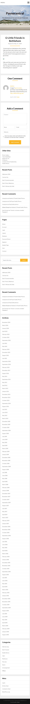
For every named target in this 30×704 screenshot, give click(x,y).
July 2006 (4, 541)
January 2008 (5, 490)
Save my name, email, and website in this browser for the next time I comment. (15, 136)
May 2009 (4, 442)
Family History (5, 163)
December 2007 (6, 493)
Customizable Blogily (15, 702)
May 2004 (4, 619)
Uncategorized (6, 667)
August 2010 (5, 406)
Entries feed (5, 686)
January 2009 (5, 454)
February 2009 (5, 451)
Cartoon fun (5, 177)
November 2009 (6, 424)
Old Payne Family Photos (15, 201)
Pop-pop (4, 661)
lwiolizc (12, 86)
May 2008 (4, 478)
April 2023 (4, 331)
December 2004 (6, 598)
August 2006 (5, 538)
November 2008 (6, 460)
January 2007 (5, 523)
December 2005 (6, 562)
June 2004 (4, 616)
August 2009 (5, 433)
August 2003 (5, 634)
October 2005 (5, 568)
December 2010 (6, 394)
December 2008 (6, 457)
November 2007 (6, 496)
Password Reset (6, 239)
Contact (4, 251)
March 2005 (5, 589)
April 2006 (4, 550)
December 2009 (6, 421)
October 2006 (5, 532)
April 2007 (4, 514)
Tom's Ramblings (6, 156)
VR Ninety (4, 160)
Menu (3, 2)
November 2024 (6, 322)
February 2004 (5, 628)
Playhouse (4, 658)
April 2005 (4, 586)
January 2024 (5, 328)
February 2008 (5, 487)
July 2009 (4, 436)
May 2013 (4, 376)
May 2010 (4, 415)
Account (4, 227)
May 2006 (4, 547)
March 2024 (5, 325)
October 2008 (5, 463)
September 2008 (6, 466)
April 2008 (4, 481)
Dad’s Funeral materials (8, 180)
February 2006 (5, 556)
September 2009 (6, 430)
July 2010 (4, 409)
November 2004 (6, 601)
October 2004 (5, 604)
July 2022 (4, 343)
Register (4, 242)
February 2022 (5, 349)
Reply (18, 97)
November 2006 (6, 529)
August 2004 (5, 610)
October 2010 (5, 400)
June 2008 (4, 475)
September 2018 (6, 364)
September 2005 (6, 571)
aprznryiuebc (18, 88)
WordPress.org (6, 692)
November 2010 (6, 397)
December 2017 (6, 370)
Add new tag (5, 646)
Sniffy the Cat (5, 158)
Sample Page (5, 245)
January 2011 (5, 391)
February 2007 (5, 520)
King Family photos (13, 204)
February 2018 (5, 367)
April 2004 (4, 622)
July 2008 (4, 472)
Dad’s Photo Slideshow (8, 183)
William (4, 670)
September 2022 (6, 340)
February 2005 (5, 592)
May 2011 (4, 382)
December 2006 (6, 526)
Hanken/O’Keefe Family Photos (17, 198)
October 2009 (5, 427)
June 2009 (4, 439)
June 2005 (4, 580)
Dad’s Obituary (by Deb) (8, 186)
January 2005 (5, 595)
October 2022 (5, 337)
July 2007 (4, 508)
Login (3, 230)
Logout (4, 233)
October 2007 (5, 499)
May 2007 (4, 511)
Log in (3, 683)
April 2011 (4, 385)
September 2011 (6, 379)
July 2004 (4, 613)
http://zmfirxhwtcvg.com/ (17, 93)
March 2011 (5, 388)
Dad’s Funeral (5, 649)
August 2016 (5, 373)
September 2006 (6, 535)
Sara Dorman (5, 210)
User (3, 248)
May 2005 (4, 583)
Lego (3, 655)
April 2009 (4, 445)
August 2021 (5, 355)
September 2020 (6, 361)
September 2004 (6, 607)
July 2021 (4, 358)
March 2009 (5, 448)
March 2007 (5, 517)
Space (3, 664)
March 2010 (5, 418)
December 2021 (6, 352)
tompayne (4, 198)
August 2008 (5, 469)
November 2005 (6, 565)
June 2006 (4, 544)
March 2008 (5, 484)
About (3, 224)
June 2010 (4, 412)
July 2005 (4, 577)
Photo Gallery (5, 155)
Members (4, 236)
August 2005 (5, 574)
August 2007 (5, 505)
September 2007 (6, 502)
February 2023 (5, 334)
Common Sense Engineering (9, 161)
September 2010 (6, 403)
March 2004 (5, 625)
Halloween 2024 (6, 174)
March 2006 (5, 553)
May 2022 (4, 346)
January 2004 (5, 631)
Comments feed (6, 689)
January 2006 (5, 559)
